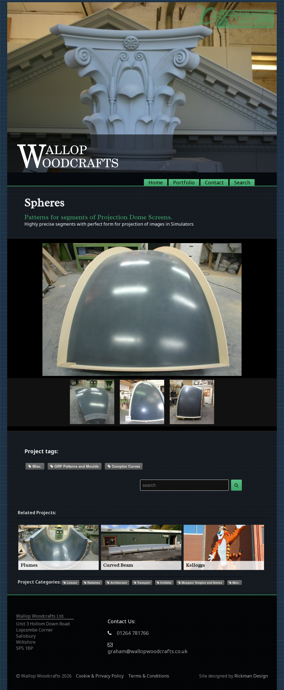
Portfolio (184, 182)
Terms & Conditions (148, 676)
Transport (143, 583)
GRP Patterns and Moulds (76, 466)
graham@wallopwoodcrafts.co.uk (147, 651)
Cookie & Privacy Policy (100, 676)
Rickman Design (251, 676)
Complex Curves (125, 466)
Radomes (93, 583)
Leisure (71, 583)
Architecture (118, 583)
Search (242, 182)
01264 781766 (133, 633)
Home (155, 182)
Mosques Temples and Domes (201, 583)
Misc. (36, 466)
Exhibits (165, 583)
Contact (214, 182)
